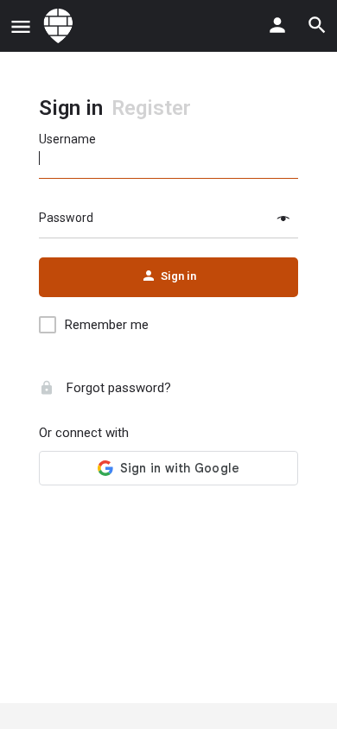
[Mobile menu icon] (21, 26)
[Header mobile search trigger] (317, 25)
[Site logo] (60, 26)
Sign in (71, 108)
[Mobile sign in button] (277, 25)
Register (151, 108)
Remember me (107, 325)
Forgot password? (117, 388)
